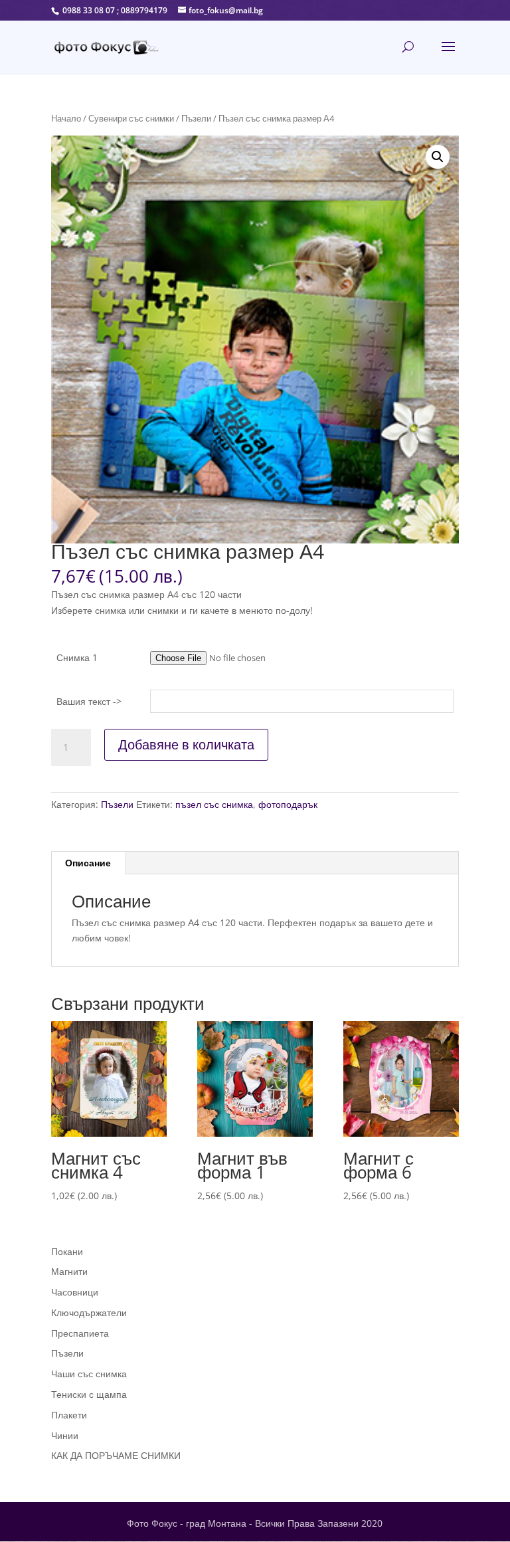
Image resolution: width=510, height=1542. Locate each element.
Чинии (64, 1435)
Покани (67, 1251)
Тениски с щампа (89, 1394)
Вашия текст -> (89, 701)
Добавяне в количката (186, 744)
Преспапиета (80, 1333)
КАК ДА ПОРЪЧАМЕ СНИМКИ (116, 1455)
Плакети (69, 1414)
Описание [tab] (88, 862)
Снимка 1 (77, 657)
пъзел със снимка (214, 804)
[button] (438, 157)
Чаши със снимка (89, 1373)
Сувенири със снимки (131, 118)
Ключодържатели (89, 1312)
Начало (66, 118)
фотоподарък (287, 804)
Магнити (69, 1271)
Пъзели (196, 118)
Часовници (74, 1292)
